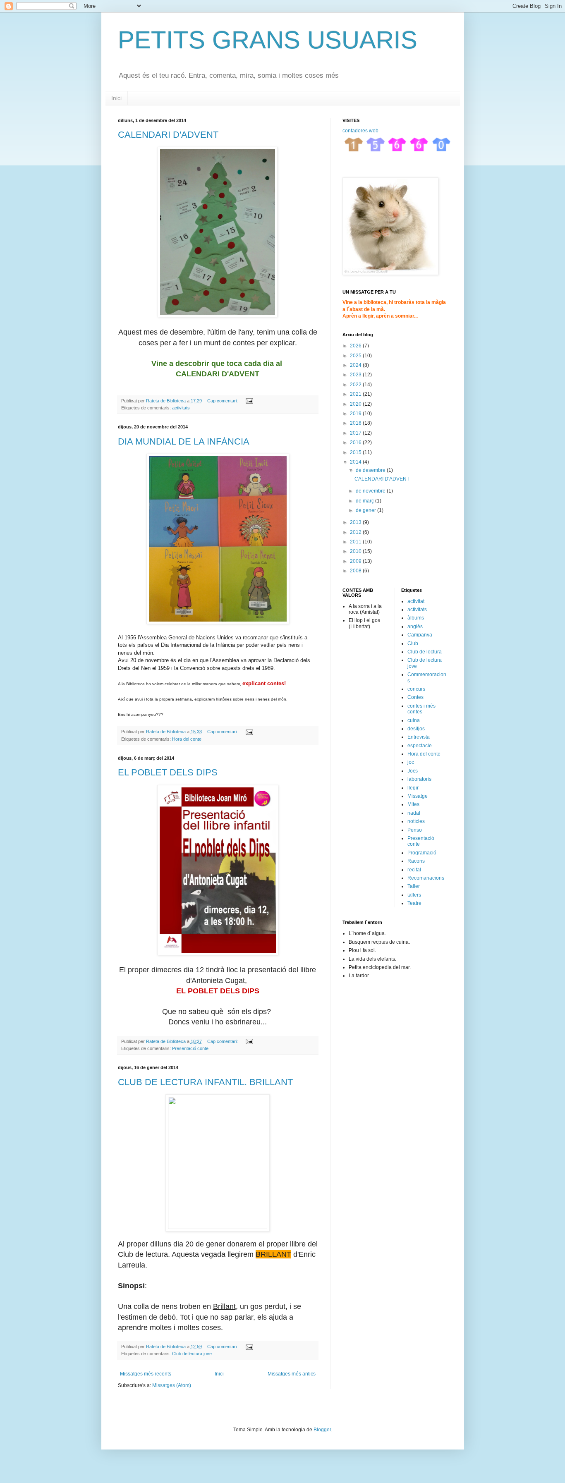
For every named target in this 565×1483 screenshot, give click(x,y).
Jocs (412, 771)
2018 (356, 423)
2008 (356, 571)
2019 (356, 413)
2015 (356, 452)
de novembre (371, 491)
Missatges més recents (145, 1374)
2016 (356, 442)
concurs (416, 689)
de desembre (371, 470)
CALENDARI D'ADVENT (168, 134)
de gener (366, 510)
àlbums (415, 618)
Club (412, 643)
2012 (356, 532)
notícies (416, 821)
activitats (181, 407)
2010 (356, 551)
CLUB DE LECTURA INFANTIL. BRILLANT (205, 1082)
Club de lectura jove (192, 1353)
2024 (356, 365)
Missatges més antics (292, 1374)
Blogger (322, 1430)
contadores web (360, 131)
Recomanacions (425, 878)
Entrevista (418, 737)
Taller (413, 886)
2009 (356, 561)
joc (410, 762)
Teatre (414, 903)
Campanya (419, 635)
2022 (356, 384)
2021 (356, 394)
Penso (414, 830)
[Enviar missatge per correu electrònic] (249, 400)
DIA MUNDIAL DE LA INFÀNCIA (183, 441)
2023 (356, 375)
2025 (356, 356)
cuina (413, 720)
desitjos (416, 729)
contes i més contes (421, 709)
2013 (356, 522)
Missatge (417, 796)
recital (414, 870)
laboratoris (419, 779)
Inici (116, 98)
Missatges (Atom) (171, 1385)
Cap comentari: (223, 400)
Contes (415, 697)
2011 (356, 542)
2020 (356, 404)
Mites (413, 804)
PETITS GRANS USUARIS (267, 40)
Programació (421, 853)
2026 (356, 346)
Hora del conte (186, 739)
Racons (416, 861)
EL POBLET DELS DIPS (168, 772)
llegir (413, 788)
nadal (413, 813)
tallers (414, 895)
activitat (415, 601)
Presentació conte (190, 1048)
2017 (356, 433)
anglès (415, 626)
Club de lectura (424, 652)
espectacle (419, 746)
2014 (356, 462)
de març (365, 501)
